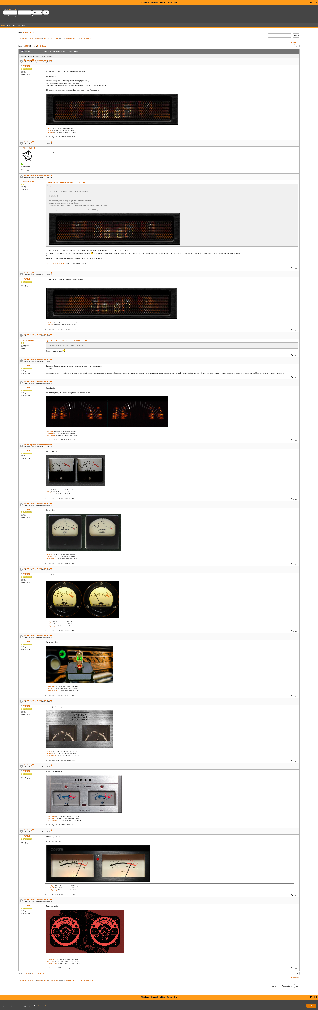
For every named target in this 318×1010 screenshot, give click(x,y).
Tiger (77, 38)
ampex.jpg (50, 751)
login (8, 9)
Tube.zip (49, 130)
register (14, 9)
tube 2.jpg (50, 431)
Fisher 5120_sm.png (53, 820)
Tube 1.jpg (50, 322)
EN (315, 2)
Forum (169, 2)
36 (28, 46)
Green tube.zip (51, 688)
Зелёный (68, 38)
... (24, 46)
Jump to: (274, 986)
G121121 (26, 66)
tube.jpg (49, 128)
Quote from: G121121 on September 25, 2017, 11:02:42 (66, 182)
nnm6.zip (49, 624)
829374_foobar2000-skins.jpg (55, 263)
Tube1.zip (50, 324)
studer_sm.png (51, 558)
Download (154, 2)
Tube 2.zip (50, 433)
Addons (162, 2)
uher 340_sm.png (52, 890)
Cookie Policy (43, 1006)
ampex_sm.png (51, 755)
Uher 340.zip (50, 888)
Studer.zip (50, 556)
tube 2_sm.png (51, 435)
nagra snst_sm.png (52, 963)
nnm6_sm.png (51, 626)
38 (32, 46)
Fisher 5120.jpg (51, 816)
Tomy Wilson (28, 182)
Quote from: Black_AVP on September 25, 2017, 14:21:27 (67, 341)
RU (311, 2)
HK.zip (49, 492)
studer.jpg (49, 554)
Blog (175, 2)
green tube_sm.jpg (52, 690)
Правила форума (28, 32)
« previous (292, 42)
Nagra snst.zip (51, 961)
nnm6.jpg (49, 622)
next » (298, 42)
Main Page (145, 2)
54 (38, 46)
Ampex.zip (50, 753)
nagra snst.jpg (51, 959)
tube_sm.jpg (50, 132)
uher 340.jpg (50, 886)
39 (34, 46)
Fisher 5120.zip (51, 818)
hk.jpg (49, 490)
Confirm (311, 1006)
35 (26, 46)
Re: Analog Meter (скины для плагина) (38, 60)
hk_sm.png (50, 493)
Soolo (73, 38)
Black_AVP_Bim (30, 148)
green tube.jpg (51, 686)
